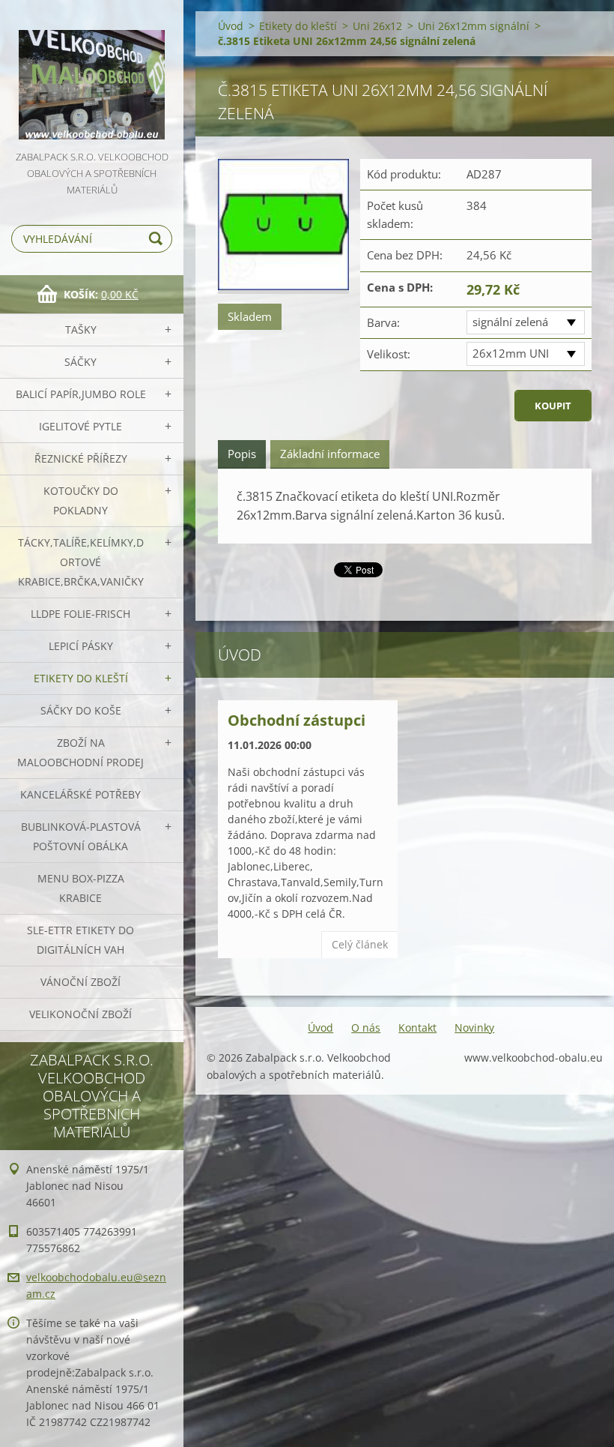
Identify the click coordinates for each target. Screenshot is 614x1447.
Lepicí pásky (81, 646)
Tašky (81, 329)
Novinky (474, 1027)
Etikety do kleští (81, 678)
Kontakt (417, 1027)
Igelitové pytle (80, 426)
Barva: (383, 322)
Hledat (158, 238)
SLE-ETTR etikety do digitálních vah (80, 940)
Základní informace (330, 453)
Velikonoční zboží (80, 1014)
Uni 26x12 (377, 26)
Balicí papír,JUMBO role (81, 394)
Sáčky (80, 362)
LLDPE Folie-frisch (80, 614)
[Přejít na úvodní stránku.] (91, 74)
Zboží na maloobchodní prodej (80, 752)
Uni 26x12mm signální (473, 26)
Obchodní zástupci (296, 720)
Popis (242, 453)
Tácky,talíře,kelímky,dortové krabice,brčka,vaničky (81, 562)
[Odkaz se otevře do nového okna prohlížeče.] (283, 226)
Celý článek (360, 944)
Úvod (230, 26)
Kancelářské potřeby (80, 794)
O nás (365, 1027)
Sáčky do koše (80, 710)
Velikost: (388, 353)
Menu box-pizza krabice (80, 888)
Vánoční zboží (80, 982)
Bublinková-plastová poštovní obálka (81, 836)
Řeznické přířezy (80, 458)
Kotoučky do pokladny (80, 500)
